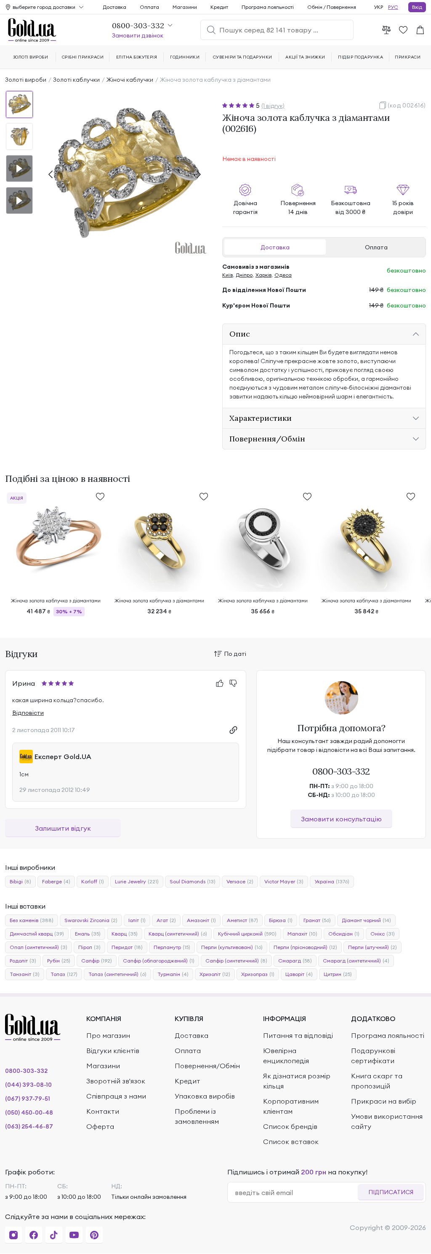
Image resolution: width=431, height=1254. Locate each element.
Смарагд (295, 960)
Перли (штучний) (372, 947)
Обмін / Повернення (331, 7)
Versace (239, 881)
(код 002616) (407, 105)
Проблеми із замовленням (197, 1116)
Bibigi (20, 881)
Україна (331, 881)
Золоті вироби (25, 79)
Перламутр (172, 947)
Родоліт (23, 960)
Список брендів (290, 1126)
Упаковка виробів (205, 1096)
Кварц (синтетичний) (178, 933)
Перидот (127, 947)
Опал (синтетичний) (38, 947)
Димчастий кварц (37, 933)
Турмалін (173, 974)
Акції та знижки (305, 57)
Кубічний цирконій (247, 933)
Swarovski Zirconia (90, 920)
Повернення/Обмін (207, 1065)
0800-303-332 (341, 771)
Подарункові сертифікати (373, 1055)
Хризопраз (257, 974)
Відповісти (28, 713)
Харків (263, 275)
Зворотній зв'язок (115, 1081)
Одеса (283, 275)
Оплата (376, 247)
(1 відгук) (273, 106)
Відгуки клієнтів (112, 1050)
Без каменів (31, 920)
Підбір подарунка (360, 57)
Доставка (275, 247)
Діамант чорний (366, 920)
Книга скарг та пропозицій (376, 1081)
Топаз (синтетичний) (117, 974)
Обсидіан (343, 933)
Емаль (88, 933)
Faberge (56, 881)
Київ (227, 275)
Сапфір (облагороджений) (158, 960)
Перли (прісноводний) (305, 947)
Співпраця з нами (116, 1096)
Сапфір (96, 960)
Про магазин (108, 1035)
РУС (393, 7)
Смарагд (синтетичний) (356, 960)
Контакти (102, 1111)
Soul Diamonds (193, 881)
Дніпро (244, 275)
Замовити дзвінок (137, 35)
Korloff (92, 881)
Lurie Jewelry (137, 881)
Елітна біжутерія (136, 57)
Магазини (185, 7)
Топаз (64, 974)
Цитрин (338, 974)
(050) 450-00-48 (29, 1112)
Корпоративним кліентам (291, 1106)
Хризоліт (215, 974)
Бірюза (281, 920)
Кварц (125, 933)
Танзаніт (25, 974)
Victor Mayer (283, 881)
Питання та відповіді (298, 1035)
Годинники (185, 57)
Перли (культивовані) (232, 947)
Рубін (58, 960)
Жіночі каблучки (129, 79)
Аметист (242, 920)
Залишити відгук (63, 828)
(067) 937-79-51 (27, 1098)
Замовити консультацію (341, 819)
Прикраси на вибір (383, 1101)
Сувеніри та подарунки (242, 57)
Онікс (382, 933)
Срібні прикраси (83, 57)
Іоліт (137, 920)
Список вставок (291, 1141)
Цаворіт (299, 974)
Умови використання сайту (387, 1121)
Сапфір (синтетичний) (236, 960)
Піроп (89, 947)
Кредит (219, 7)
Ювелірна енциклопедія (286, 1055)
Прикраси (407, 57)
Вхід (417, 7)
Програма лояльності (268, 7)
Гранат (317, 920)
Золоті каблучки (76, 79)
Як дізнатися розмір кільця (296, 1081)
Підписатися (390, 1192)
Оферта (100, 1126)
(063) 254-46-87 (29, 1126)
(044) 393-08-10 (28, 1084)
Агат (166, 920)
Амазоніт (201, 920)
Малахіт (302, 933)
